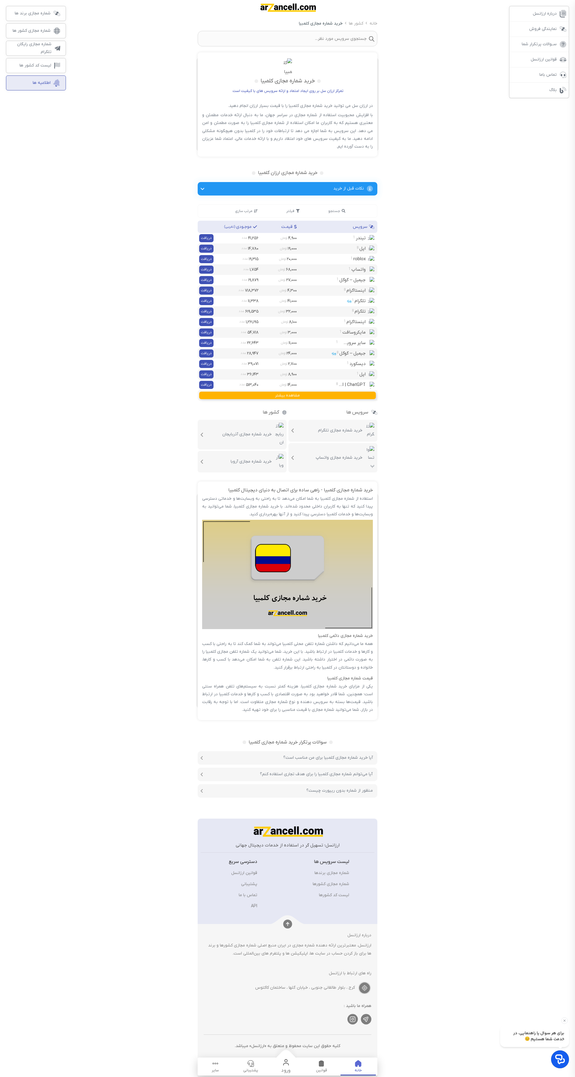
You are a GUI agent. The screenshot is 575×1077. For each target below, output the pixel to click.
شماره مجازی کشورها (331, 884)
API (254, 906)
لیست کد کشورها (334, 895)
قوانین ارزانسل (244, 873)
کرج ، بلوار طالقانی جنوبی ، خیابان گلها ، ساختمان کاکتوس (305, 987)
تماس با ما (248, 895)
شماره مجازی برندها (331, 873)
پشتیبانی (249, 884)
